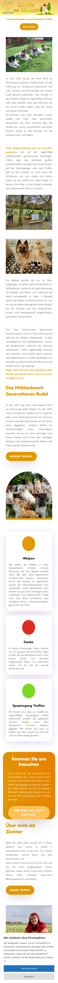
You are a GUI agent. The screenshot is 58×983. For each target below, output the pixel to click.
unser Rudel (21, 456)
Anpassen (29, 976)
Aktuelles (29, 27)
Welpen (29, 558)
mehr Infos (20, 890)
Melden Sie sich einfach (29, 812)
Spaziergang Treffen (28, 706)
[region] (29, 958)
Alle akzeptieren (29, 968)
